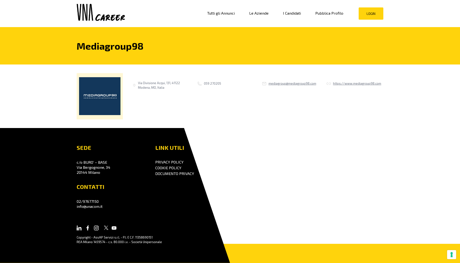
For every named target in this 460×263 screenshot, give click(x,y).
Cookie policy (168, 167)
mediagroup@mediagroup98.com (292, 83)
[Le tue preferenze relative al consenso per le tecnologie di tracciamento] (451, 254)
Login (371, 14)
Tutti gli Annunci (221, 13)
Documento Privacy (174, 173)
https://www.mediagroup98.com (357, 83)
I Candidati (292, 13)
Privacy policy (169, 162)
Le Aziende (259, 13)
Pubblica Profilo (329, 13)
